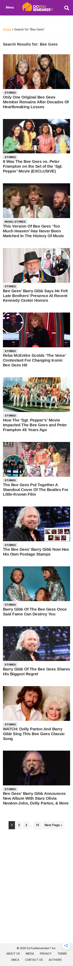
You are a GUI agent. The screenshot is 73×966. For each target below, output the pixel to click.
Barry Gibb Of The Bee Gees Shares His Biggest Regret (36, 671)
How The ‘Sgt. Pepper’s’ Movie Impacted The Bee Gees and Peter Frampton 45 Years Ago (35, 425)
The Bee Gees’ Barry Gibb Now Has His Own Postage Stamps (36, 551)
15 (38, 825)
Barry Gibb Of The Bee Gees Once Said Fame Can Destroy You (35, 611)
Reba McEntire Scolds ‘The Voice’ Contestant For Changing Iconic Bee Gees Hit (34, 360)
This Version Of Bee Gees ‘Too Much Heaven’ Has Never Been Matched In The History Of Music (33, 231)
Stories (10, 92)
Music (9, 221)
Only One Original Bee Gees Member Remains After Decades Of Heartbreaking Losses (36, 102)
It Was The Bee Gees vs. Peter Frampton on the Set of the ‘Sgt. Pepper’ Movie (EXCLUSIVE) (32, 166)
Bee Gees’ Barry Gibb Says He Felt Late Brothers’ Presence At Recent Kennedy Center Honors (35, 296)
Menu (10, 7)
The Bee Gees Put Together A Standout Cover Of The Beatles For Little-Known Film (35, 490)
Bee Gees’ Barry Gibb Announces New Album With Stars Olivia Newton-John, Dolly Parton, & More (36, 798)
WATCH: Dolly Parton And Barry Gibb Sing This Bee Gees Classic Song (34, 734)
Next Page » (53, 826)
